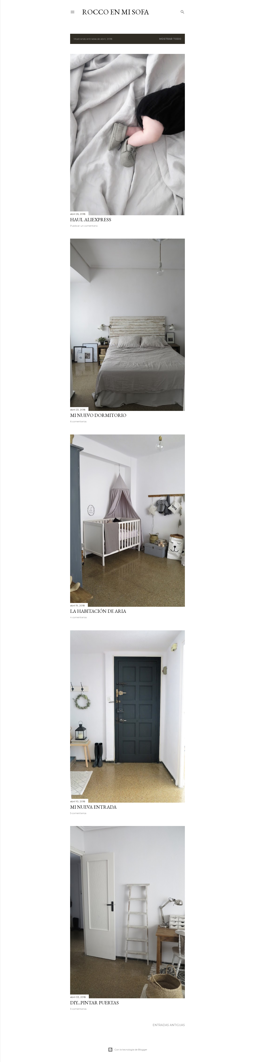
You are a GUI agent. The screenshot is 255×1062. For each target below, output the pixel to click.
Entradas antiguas (169, 1025)
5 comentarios (78, 813)
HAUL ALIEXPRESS (90, 219)
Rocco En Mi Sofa (115, 12)
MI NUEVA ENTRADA (93, 807)
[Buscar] (182, 11)
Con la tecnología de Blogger (130, 1049)
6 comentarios (78, 421)
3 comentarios (78, 1008)
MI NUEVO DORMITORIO (98, 415)
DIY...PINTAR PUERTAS (94, 1003)
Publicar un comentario (84, 225)
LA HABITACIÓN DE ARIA (98, 611)
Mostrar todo (170, 38)
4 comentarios (78, 617)
